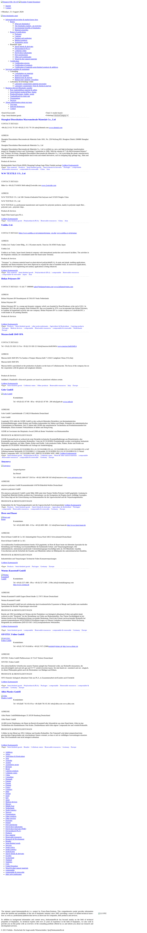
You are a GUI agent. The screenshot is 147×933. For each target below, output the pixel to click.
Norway (8, 812)
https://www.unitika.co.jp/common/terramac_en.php (37, 233)
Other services (11, 818)
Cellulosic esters (29, 385)
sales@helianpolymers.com (44, 287)
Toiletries (9, 862)
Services (9, 845)
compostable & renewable (29, 169)
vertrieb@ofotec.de (55, 646)
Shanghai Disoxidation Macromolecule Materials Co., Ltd (28, 119)
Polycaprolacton (11, 825)
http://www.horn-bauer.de (76, 525)
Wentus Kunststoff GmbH (13, 570)
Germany (43, 457)
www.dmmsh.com (55, 128)
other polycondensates (40, 326)
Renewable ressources (10, 169)
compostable (76, 167)
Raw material (12, 167)
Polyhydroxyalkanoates (14, 827)
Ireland (8, 794)
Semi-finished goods (34, 167)
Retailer (26, 747)
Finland (8, 785)
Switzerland (10, 858)
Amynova (6, 461)
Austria (8, 763)
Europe (4, 330)
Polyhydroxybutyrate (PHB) (16, 829)
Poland (8, 823)
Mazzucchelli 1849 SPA (12, 334)
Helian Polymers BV (10, 278)
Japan (25, 274)
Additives (9, 752)
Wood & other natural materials (65, 455)
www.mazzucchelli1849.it (67, 346)
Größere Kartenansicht (70, 165)
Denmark (9, 779)
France (8, 787)
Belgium (9, 767)
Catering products (77, 326)
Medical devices (16, 328)
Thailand (9, 860)
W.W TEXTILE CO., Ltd (13, 173)
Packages (67, 167)
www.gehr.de (68, 402)
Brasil (8, 769)
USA (7, 864)
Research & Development (15, 839)
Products (22, 167)
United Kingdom (12, 866)
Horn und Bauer (9, 513)
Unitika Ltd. (7, 225)
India (7, 792)
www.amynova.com (74, 477)
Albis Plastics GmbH (11, 692)
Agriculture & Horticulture (59, 326)
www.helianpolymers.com (63, 287)
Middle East (10, 806)
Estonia (8, 781)
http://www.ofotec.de (70, 646)
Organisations (11, 814)
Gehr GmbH (7, 389)
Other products (42, 385)
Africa (8, 754)
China (42, 169)
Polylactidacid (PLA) (31, 221)
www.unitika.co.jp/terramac (67, 233)
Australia (9, 760)
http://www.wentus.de (21, 585)
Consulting (9, 777)
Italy (69, 385)
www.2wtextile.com (48, 185)
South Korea (10, 852)
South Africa (10, 847)
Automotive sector (12, 765)
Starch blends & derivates (52, 167)
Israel (7, 796)
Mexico (8, 804)
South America (11, 849)
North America (11, 810)
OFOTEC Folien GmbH (12, 634)
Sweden (8, 856)
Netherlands (77, 328)
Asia (48, 169)
